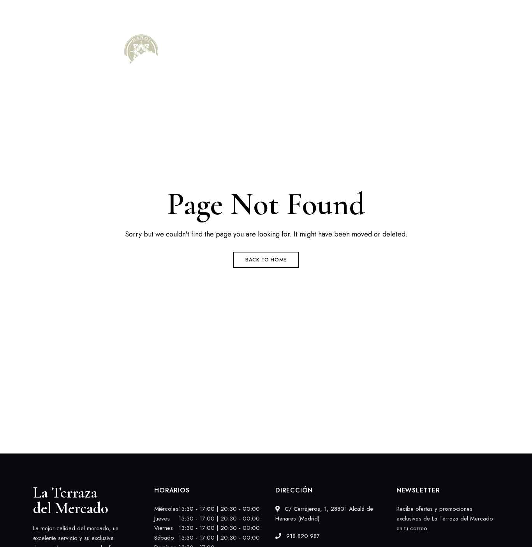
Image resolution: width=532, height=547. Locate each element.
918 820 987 (379, 10)
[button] (471, 66)
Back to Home (266, 259)
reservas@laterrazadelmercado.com (457, 10)
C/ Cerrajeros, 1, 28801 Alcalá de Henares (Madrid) (101, 10)
